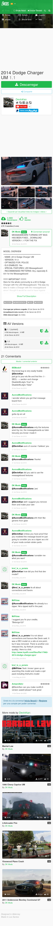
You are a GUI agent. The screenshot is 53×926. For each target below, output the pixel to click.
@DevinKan (17, 373)
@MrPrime (17, 668)
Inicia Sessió (31, 700)
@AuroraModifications (23, 427)
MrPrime (16, 600)
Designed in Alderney (10, 914)
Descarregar (28, 84)
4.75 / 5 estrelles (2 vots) (10, 226)
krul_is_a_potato (20, 568)
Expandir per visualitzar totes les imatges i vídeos (26, 211)
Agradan (28, 220)
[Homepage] (17, 102)
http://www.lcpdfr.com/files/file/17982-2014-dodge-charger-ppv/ (30, 653)
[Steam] (30, 102)
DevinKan (21, 99)
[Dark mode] (45, 10)
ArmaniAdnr (17, 683)
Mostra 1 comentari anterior (26, 361)
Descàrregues (12, 220)
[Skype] (20, 102)
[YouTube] (27, 102)
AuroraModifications (22, 394)
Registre (43, 700)
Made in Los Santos (10, 916)
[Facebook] (23, 102)
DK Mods (16, 231)
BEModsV (16, 367)
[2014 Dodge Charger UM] (26, 171)
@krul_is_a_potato (21, 587)
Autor (24, 232)
